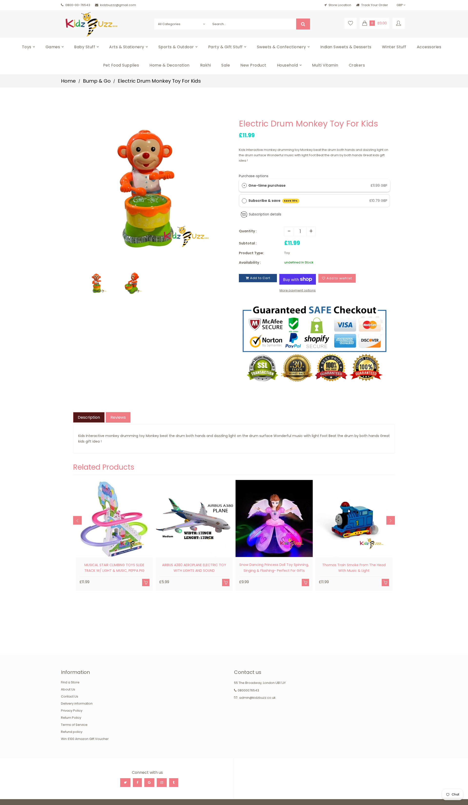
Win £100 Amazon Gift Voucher (85, 739)
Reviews (118, 417)
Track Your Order (374, 5)
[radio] (244, 185)
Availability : (250, 262)
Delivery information (77, 703)
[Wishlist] (350, 23)
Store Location (340, 5)
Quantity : (248, 231)
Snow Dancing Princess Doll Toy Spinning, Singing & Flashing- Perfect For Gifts (274, 567)
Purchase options (253, 176)
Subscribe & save (273, 200)
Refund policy (71, 731)
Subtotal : (248, 243)
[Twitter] (125, 782)
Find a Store (70, 682)
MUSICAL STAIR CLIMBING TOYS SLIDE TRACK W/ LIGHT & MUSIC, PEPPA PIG (114, 568)
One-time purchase (267, 185)
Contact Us (69, 696)
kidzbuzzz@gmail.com (118, 5)
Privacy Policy (71, 710)
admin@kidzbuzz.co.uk (257, 697)
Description (89, 417)
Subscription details (265, 214)
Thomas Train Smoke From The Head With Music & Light (354, 568)
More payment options (298, 290)
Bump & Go (97, 81)
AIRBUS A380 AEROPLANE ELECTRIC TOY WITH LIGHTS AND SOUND (194, 568)
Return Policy (71, 717)
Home (68, 81)
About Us (68, 689)
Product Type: (251, 253)
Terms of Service (74, 724)
